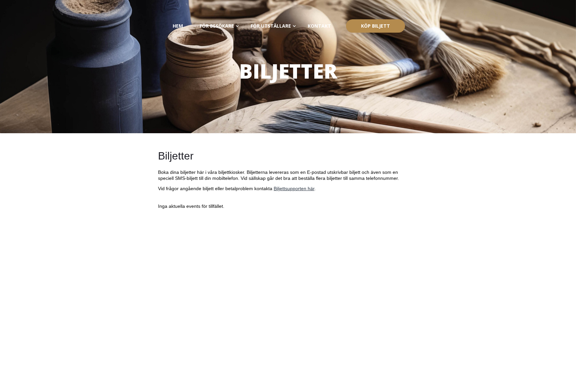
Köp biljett (375, 26)
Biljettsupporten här (294, 188)
